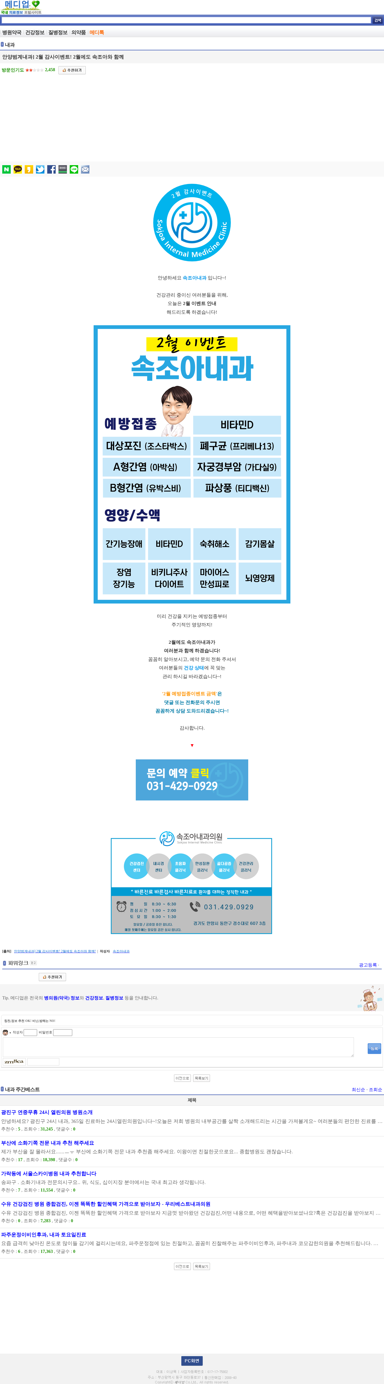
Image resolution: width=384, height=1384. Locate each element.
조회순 (375, 1089)
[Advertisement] (193, 116)
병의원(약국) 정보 (62, 997)
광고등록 (368, 965)
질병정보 (114, 997)
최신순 (358, 1089)
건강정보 (94, 997)
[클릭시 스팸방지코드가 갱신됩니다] (15, 1061)
